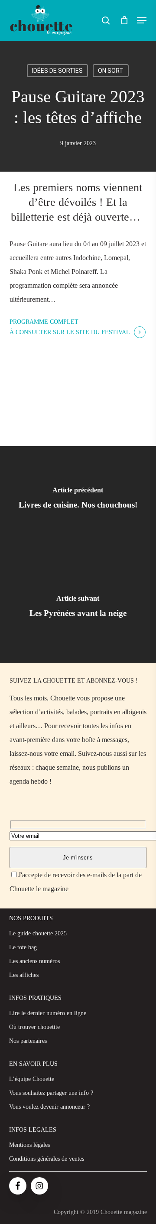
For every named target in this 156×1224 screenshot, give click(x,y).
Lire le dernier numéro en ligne (47, 1013)
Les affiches (24, 975)
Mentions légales (29, 1145)
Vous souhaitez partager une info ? (51, 1093)
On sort (111, 70)
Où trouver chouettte (34, 1027)
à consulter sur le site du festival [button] (70, 332)
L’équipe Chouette (31, 1079)
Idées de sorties (57, 70)
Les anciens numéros (34, 961)
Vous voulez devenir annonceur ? (49, 1107)
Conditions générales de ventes (46, 1159)
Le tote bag (23, 947)
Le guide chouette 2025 (38, 933)
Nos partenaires (28, 1041)
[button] (141, 20)
